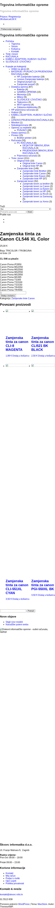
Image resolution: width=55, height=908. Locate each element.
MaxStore (42, 904)
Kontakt (15, 51)
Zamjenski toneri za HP (34, 191)
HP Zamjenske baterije (28, 76)
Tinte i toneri (12, 54)
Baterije (21, 89)
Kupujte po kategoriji (16, 66)
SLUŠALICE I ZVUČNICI (18, 61)
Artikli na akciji (18, 69)
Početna (10, 41)
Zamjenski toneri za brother (36, 184)
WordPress (23, 904)
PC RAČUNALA (25, 143)
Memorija (21, 94)
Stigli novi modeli (14, 622)
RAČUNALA (12, 56)
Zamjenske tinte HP (32, 178)
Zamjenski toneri (25, 181)
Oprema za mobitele (21, 127)
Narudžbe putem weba (17, 624)
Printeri (14, 135)
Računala (16, 140)
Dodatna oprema (19, 87)
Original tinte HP (31, 166)
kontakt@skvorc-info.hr (11, 894)
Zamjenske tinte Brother (34, 171)
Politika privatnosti (15, 883)
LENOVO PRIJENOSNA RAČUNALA (30, 120)
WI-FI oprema (23, 105)
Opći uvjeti (11, 881)
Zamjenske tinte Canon (34, 173)
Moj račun (11, 876)
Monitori (15, 122)
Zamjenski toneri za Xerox (36, 201)
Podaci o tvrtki (13, 878)
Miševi (20, 97)
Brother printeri (24, 138)
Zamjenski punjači (26, 84)
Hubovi (14, 112)
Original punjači (25, 82)
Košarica (15, 49)
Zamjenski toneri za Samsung (37, 196)
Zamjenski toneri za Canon (36, 186)
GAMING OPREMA (26, 92)
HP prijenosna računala (23, 110)
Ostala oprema (18, 133)
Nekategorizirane (19, 125)
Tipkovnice (22, 102)
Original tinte (23, 161)
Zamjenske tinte (25, 168)
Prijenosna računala (27, 155)
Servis (14, 46)
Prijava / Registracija (10, 16)
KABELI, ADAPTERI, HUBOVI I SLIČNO (26, 59)
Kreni (30, 212)
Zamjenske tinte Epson (34, 176)
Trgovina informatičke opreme (24, 5)
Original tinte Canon (33, 163)
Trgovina (15, 44)
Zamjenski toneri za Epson (36, 189)
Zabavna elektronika (27, 107)
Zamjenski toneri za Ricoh (36, 194)
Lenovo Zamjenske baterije (30, 79)
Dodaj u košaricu (8, 296)
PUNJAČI (22, 130)
